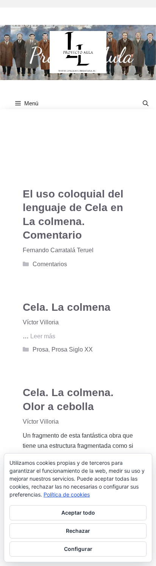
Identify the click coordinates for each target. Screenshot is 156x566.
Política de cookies (67, 494)
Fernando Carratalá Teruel (58, 250)
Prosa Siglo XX (72, 349)
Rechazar (78, 530)
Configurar (78, 549)
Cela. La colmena (67, 307)
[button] (146, 103)
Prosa (40, 349)
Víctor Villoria (41, 322)
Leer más (42, 336)
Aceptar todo (78, 512)
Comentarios (50, 264)
